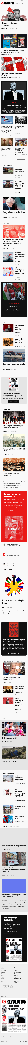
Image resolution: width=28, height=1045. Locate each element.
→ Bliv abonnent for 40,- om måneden (19, 531)
